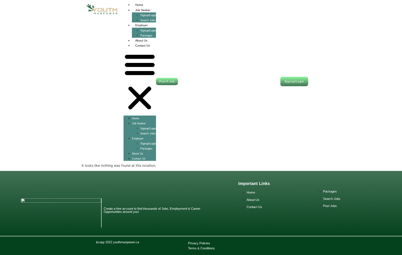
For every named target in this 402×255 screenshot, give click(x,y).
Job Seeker (142, 10)
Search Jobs (148, 133)
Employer (141, 25)
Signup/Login (148, 15)
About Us (141, 40)
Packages (146, 148)
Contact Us (142, 45)
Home (139, 5)
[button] (140, 82)
